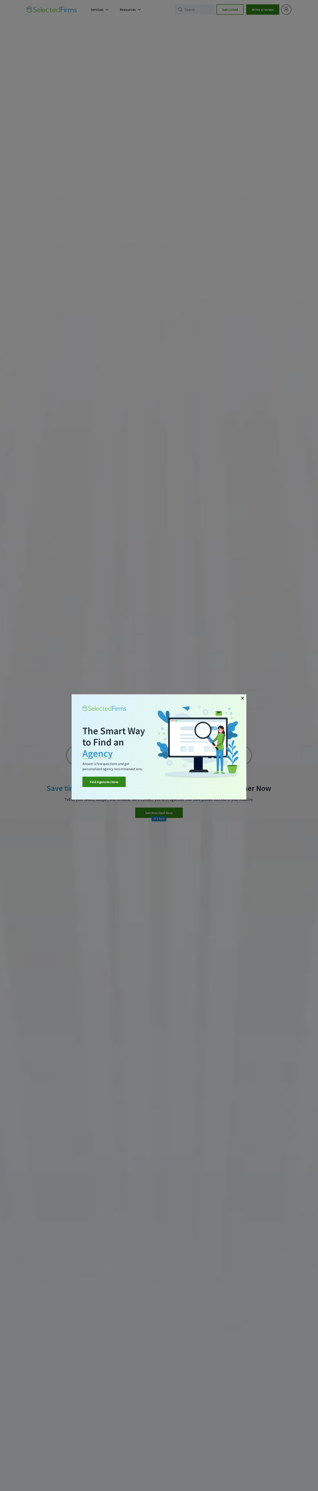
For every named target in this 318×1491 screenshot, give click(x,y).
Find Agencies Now (104, 782)
